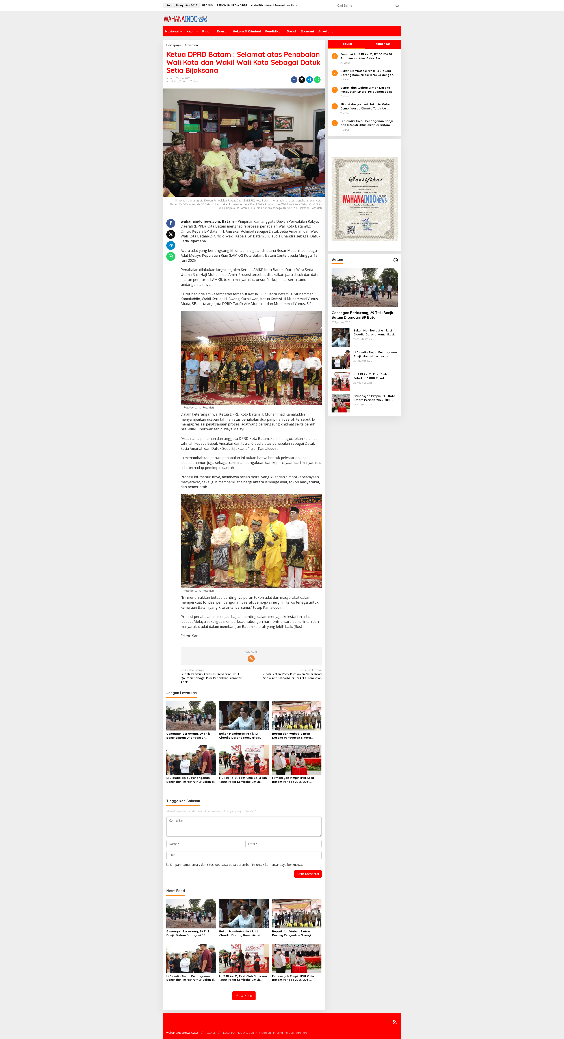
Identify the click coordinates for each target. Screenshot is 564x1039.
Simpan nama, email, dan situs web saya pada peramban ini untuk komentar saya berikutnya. (236, 864)
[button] (397, 5)
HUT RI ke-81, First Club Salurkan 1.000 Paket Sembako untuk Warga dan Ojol (243, 780)
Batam (183, 81)
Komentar (382, 44)
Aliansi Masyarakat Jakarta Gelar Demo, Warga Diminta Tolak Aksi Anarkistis (365, 106)
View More (244, 996)
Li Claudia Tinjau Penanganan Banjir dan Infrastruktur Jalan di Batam (190, 780)
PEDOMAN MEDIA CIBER (238, 1032)
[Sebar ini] (294, 79)
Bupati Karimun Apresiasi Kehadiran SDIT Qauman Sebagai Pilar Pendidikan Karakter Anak (211, 676)
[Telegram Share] (309, 79)
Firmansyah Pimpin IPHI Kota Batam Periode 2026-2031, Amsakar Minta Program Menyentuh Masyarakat (293, 780)
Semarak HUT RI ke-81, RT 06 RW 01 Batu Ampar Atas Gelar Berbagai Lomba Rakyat (366, 56)
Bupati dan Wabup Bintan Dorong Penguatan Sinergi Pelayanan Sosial (291, 736)
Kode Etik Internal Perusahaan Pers (283, 1032)
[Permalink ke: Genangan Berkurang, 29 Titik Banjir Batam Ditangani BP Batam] (191, 715)
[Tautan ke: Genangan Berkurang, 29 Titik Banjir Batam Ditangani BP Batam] (365, 287)
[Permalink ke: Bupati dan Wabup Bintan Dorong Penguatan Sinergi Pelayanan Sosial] (297, 715)
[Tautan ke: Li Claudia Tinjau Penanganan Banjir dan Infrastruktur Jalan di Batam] (341, 359)
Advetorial (172, 81)
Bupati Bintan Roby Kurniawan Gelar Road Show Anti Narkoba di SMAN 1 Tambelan (291, 674)
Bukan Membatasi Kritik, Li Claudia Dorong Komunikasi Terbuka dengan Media (239, 736)
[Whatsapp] (317, 79)
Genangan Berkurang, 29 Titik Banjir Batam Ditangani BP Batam (188, 736)
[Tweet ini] (302, 79)
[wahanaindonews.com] (185, 18)
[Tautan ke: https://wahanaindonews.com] (395, 260)
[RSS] (251, 658)
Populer (346, 44)
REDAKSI (210, 1032)
